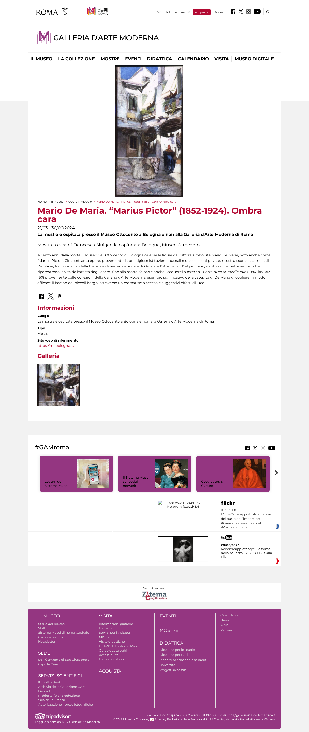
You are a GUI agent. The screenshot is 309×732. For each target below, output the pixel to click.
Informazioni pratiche (116, 624)
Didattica (159, 59)
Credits (219, 719)
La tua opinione (111, 659)
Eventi (133, 59)
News (224, 620)
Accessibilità (109, 655)
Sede (44, 653)
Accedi (220, 12)
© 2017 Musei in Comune (130, 719)
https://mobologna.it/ (55, 346)
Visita (221, 59)
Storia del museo (51, 624)
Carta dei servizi (50, 637)
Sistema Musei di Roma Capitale (63, 632)
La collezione (76, 59)
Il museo (41, 59)
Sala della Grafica (51, 700)
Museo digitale (254, 59)
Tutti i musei (175, 12)
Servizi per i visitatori (115, 632)
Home (42, 201)
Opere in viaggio (80, 201)
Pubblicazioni (49, 682)
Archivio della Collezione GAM (61, 687)
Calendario (193, 59)
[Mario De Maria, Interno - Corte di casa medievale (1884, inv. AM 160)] (58, 405)
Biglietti (105, 628)
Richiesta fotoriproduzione (59, 695)
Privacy (159, 719)
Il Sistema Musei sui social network (136, 481)
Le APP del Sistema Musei (56, 484)
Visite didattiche (112, 641)
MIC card (106, 637)
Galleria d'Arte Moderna (106, 37)
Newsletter (46, 641)
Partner (226, 630)
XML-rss (269, 719)
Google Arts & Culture (212, 484)
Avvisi (224, 625)
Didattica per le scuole (177, 650)
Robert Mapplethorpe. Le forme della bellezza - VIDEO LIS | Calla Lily (246, 553)
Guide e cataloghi (113, 650)
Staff (41, 628)
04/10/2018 (246, 519)
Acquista (202, 12)
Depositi (44, 691)
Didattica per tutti (174, 655)
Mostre (110, 59)
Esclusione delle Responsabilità (189, 719)
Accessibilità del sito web (243, 719)
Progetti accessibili (174, 670)
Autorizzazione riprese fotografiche (65, 704)
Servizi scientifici (60, 676)
